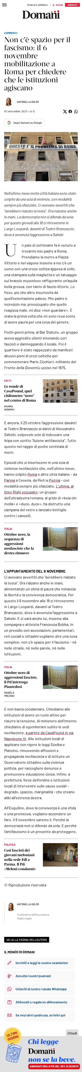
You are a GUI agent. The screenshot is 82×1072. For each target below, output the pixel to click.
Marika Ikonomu (9, 408)
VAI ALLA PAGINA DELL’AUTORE (26, 940)
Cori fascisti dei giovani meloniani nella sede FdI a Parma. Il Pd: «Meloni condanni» (20, 859)
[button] (64, 111)
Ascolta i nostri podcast (33, 976)
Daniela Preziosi (9, 694)
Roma (32, 474)
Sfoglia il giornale (37, 5)
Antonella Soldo (28, 101)
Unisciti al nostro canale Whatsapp (41, 989)
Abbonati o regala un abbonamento (41, 1002)
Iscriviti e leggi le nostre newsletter (42, 963)
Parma (9, 480)
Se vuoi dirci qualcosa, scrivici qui (40, 1015)
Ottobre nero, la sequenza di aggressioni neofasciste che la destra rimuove (19, 543)
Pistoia (54, 480)
